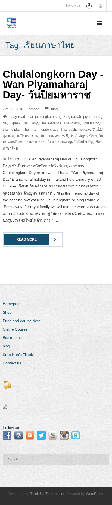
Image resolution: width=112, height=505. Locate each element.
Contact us (12, 363)
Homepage (12, 304)
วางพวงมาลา (34, 142)
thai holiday (12, 129)
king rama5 (72, 117)
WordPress (94, 494)
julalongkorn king (48, 117)
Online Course (15, 329)
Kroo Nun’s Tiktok (18, 354)
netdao (34, 109)
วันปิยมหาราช (27, 136)
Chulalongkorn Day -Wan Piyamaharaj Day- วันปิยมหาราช (53, 85)
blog (54, 109)
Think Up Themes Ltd (47, 494)
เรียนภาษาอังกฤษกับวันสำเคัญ (69, 142)
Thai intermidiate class (40, 129)
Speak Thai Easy (24, 123)
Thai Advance (50, 123)
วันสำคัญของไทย (83, 136)
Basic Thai (12, 337)
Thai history (91, 123)
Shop (7, 312)
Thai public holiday (75, 129)
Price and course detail (22, 321)
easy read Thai (21, 117)
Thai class (72, 123)
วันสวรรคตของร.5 (54, 136)
